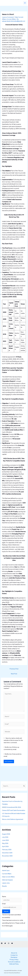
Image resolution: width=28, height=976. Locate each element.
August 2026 (6, 834)
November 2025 (7, 856)
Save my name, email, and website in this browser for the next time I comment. (13, 740)
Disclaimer (14, 957)
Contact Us (14, 955)
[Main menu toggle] (25, 3)
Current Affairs (11, 19)
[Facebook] (1, 943)
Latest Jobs (6, 883)
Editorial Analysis (7, 880)
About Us (14, 953)
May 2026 (5, 843)
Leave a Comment (8, 17)
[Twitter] (5, 943)
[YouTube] (12, 943)
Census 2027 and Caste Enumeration (13, 810)
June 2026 (5, 840)
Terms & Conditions (14, 962)
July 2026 (5, 837)
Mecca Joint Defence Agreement (12, 819)
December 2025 (7, 853)
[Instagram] (8, 943)
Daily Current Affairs (8, 877)
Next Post (14, 674)
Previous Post (14, 669)
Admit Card (5, 870)
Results (4, 886)
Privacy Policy (14, 959)
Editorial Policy (14, 964)
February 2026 (6, 849)
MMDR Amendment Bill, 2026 (11, 807)
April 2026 (5, 846)
